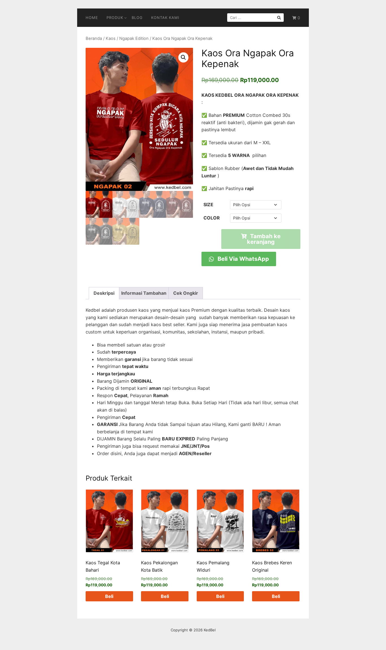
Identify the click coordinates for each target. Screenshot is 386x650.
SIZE (208, 204)
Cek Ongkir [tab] (185, 293)
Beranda (94, 38)
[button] (183, 57)
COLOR (211, 218)
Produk (115, 17)
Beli (109, 596)
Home (92, 17)
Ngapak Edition (134, 38)
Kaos (111, 38)
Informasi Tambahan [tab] (143, 293)
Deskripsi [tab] (104, 293)
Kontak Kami (165, 17)
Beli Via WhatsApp (242, 258)
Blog (137, 17)
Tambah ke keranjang (264, 239)
